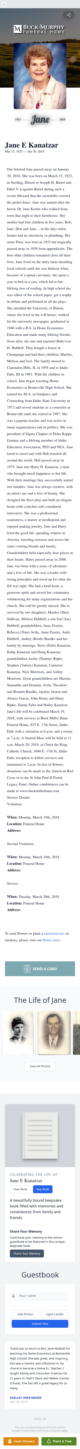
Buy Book (43, 1189)
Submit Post (40, 1324)
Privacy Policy (28, 1430)
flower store (51, 939)
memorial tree (54, 933)
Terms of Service (51, 1430)
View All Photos (40, 1066)
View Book (20, 1189)
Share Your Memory (26, 1253)
